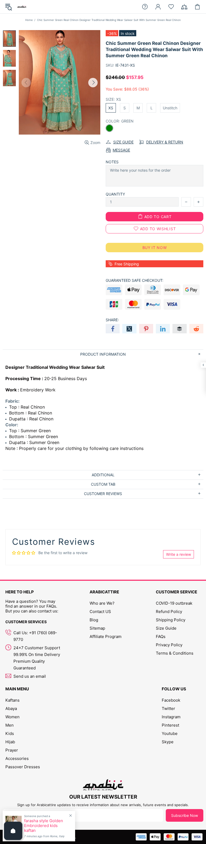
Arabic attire (21, 7)
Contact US (100, 611)
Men (9, 725)
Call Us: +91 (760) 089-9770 (35, 636)
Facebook (171, 700)
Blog (94, 619)
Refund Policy (169, 611)
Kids (9, 733)
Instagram (171, 716)
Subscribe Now (184, 815)
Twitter (168, 708)
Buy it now (154, 247)
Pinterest (170, 725)
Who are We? (102, 603)
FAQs (160, 636)
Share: (112, 320)
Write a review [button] (178, 554)
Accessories (17, 758)
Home (29, 19)
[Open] (13, 831)
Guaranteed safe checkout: (134, 280)
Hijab (10, 741)
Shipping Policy (170, 619)
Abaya (11, 708)
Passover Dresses (22, 766)
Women (12, 716)
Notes (112, 162)
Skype (168, 741)
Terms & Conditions (174, 653)
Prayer (11, 750)
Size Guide (166, 628)
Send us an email (29, 676)
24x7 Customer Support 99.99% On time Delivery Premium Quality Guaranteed (36, 657)
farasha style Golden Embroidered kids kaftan (43, 825)
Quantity (115, 194)
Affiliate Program (106, 636)
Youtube (170, 733)
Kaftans (12, 700)
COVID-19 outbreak (174, 603)
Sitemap (97, 628)
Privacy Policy (169, 644)
